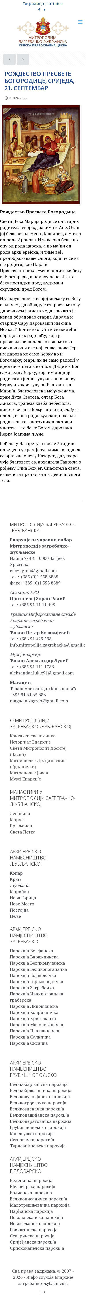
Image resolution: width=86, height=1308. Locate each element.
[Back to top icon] (77, 1299)
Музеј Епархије (25, 779)
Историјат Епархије (30, 742)
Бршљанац (21, 826)
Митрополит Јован (29, 773)
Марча (17, 820)
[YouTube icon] (45, 9)
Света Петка (23, 832)
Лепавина (20, 813)
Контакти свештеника (33, 736)
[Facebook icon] (39, 9)
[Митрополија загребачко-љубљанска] (43, 32)
